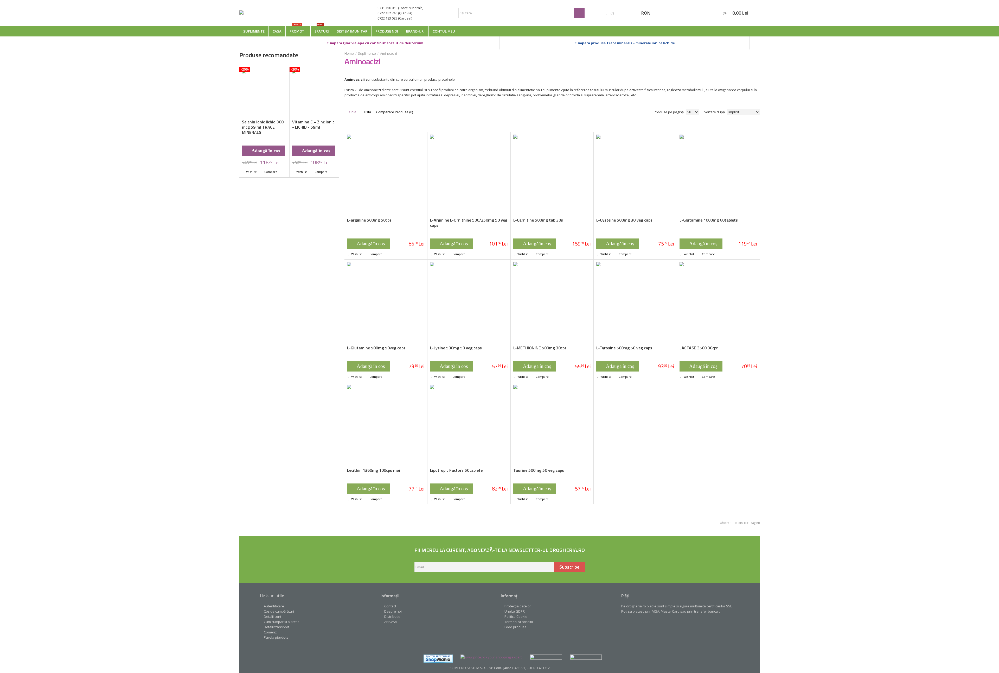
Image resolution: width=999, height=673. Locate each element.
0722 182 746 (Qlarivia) (394, 13)
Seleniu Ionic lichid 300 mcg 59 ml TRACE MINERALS (263, 127)
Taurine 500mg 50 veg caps (538, 470)
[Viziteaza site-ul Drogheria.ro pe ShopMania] (438, 657)
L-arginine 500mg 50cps (369, 220)
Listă (367, 112)
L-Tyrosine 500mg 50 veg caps (624, 347)
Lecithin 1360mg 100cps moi (373, 470)
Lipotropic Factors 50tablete (456, 470)
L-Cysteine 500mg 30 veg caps (624, 220)
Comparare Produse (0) (394, 112)
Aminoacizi (388, 53)
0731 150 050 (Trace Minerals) (400, 7)
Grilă (352, 112)
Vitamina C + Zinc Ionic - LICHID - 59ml (313, 124)
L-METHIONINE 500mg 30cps (540, 347)
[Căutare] (579, 13)
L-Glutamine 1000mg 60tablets (709, 220)
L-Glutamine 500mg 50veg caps (376, 347)
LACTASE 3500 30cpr (699, 347)
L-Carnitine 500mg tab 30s (538, 220)
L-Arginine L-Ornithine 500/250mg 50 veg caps (468, 222)
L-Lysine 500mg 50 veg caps (456, 347)
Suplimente (367, 53)
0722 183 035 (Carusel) (394, 18)
